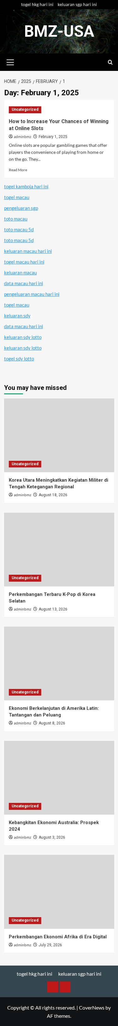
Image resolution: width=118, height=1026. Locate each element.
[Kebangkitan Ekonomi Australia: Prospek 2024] (59, 778)
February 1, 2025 (53, 137)
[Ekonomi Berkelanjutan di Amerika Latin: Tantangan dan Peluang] (59, 663)
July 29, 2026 (50, 945)
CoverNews (91, 1007)
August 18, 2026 (53, 495)
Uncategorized (25, 109)
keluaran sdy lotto (23, 337)
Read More (18, 169)
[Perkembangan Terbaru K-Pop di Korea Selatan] (59, 549)
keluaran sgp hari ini (77, 4)
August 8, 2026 (52, 723)
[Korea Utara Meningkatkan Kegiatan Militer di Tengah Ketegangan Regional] (59, 435)
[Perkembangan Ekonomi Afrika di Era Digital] (59, 892)
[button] (10, 61)
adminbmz (22, 137)
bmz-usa (59, 31)
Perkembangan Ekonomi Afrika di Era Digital (58, 937)
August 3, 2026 (52, 837)
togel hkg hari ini (37, 4)
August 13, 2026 (53, 609)
